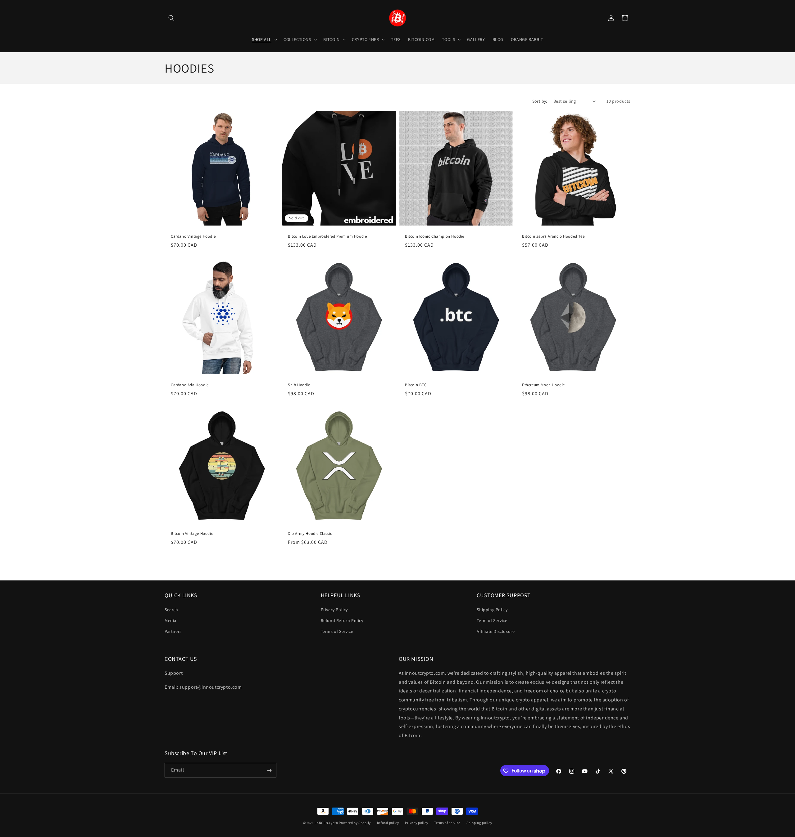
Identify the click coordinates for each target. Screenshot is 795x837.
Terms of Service (337, 631)
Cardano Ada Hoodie (190, 385)
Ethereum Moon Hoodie (543, 385)
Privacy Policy (334, 609)
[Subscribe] (269, 770)
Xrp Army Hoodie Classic (310, 533)
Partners (173, 631)
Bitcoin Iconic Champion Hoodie (434, 236)
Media (170, 620)
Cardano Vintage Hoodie (193, 236)
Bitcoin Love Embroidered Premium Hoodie (327, 236)
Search (171, 609)
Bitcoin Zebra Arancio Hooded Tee (553, 236)
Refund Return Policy (342, 620)
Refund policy (388, 822)
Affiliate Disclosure (496, 631)
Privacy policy (416, 822)
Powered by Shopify (355, 823)
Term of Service (492, 620)
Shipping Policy (492, 609)
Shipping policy (479, 822)
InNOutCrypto (327, 823)
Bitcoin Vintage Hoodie (192, 533)
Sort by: (539, 101)
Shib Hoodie (299, 385)
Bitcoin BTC (416, 385)
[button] (171, 18)
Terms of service (447, 822)
